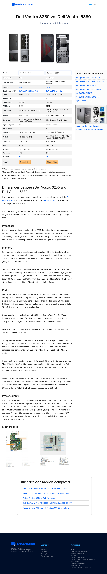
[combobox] (31, 73)
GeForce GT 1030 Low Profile (29, 91)
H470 (48, 87)
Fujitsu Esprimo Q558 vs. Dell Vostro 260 (39, 498)
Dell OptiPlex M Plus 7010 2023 (87, 97)
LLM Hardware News (78, 563)
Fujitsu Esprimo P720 (83, 101)
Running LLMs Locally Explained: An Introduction (83, 560)
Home (73, 549)
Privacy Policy (45, 554)
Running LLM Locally (78, 557)
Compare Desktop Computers (81, 568)
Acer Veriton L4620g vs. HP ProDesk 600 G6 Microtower (46, 493)
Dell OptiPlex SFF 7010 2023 (86, 85)
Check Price (24, 162)
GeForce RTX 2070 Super (55, 91)
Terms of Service (47, 556)
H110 (20, 87)
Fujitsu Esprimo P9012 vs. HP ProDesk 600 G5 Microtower (46, 508)
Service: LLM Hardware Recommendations (79, 552)
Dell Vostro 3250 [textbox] (25, 73)
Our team (44, 552)
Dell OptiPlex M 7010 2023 (85, 93)
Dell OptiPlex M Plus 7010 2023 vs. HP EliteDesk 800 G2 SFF (47, 503)
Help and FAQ (75, 565)
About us (44, 549)
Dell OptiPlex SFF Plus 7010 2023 (88, 89)
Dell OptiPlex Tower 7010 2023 (87, 78)
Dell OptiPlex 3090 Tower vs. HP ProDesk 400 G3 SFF (45, 488)
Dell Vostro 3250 (49, 200)
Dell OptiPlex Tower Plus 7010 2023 (89, 81)
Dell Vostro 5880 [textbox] (53, 73)
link (20, 156)
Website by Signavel (26, 551)
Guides (73, 555)
